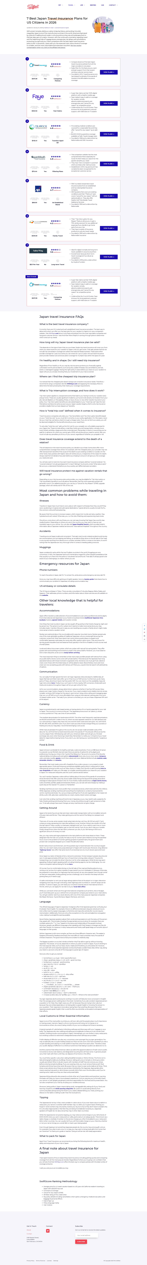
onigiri (94, 780)
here (53, 683)
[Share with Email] (144, 636)
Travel (70, 5)
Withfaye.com (59, 1162)
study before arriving (72, 652)
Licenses (49, 1260)
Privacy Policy (30, 1260)
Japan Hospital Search (80, 524)
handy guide (89, 579)
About (29, 1230)
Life (81, 5)
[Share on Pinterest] (144, 632)
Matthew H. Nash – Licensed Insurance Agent (56, 27)
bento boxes (102, 780)
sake (105, 758)
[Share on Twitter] (144, 629)
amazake (42, 760)
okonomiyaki (73, 756)
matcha (100, 758)
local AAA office (79, 887)
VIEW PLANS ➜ (109, 72)
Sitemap (55, 1260)
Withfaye (54, 333)
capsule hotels (57, 620)
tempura (102, 756)
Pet (59, 5)
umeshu (58, 760)
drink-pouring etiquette (64, 1088)
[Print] (144, 639)
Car (102, 5)
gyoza (58, 758)
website (45, 595)
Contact (112, 5)
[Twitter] (48, 1231)
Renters (93, 5)
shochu (49, 760)
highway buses (45, 850)
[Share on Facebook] (144, 625)
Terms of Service (40, 1260)
